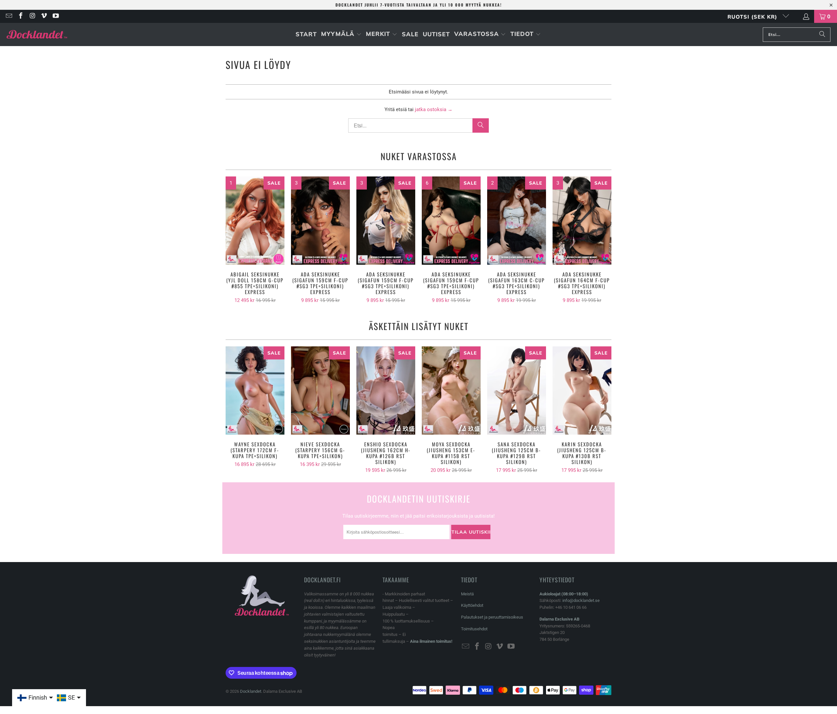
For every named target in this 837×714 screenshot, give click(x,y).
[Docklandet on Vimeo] (43, 16)
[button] (341, 34)
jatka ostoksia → (434, 109)
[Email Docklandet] (8, 16)
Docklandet (250, 691)
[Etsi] (822, 34)
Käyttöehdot (472, 605)
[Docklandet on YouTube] (55, 16)
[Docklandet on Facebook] (20, 16)
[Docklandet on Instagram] (32, 16)
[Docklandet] (37, 34)
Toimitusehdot (474, 628)
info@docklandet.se (581, 600)
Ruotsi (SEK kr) (753, 16)
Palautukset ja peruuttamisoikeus (492, 617)
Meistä (467, 593)
